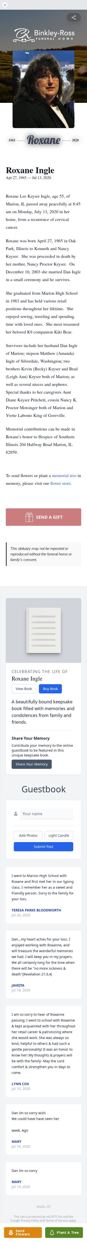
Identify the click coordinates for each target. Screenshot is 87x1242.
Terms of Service (56, 1220)
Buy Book (50, 688)
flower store (60, 483)
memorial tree (64, 475)
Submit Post (43, 846)
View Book (24, 688)
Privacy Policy (30, 1220)
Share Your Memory (32, 764)
